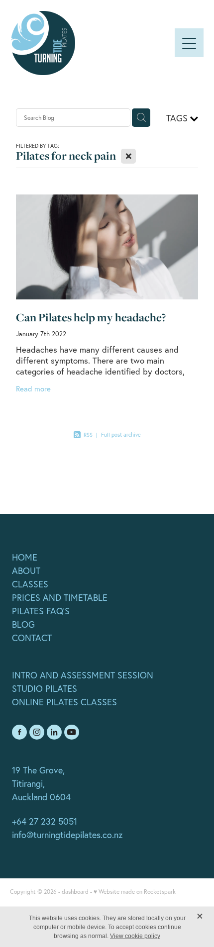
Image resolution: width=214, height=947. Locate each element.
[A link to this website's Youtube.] (71, 732)
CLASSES (30, 584)
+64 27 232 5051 (44, 821)
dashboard (75, 891)
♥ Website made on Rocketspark (135, 891)
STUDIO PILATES (44, 688)
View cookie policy (135, 936)
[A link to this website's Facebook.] (19, 732)
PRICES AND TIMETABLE (59, 597)
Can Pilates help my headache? (91, 317)
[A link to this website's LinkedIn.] (54, 732)
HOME (24, 557)
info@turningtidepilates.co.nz (67, 835)
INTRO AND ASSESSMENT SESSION (82, 675)
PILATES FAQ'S (41, 611)
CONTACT (32, 638)
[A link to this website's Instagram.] (36, 732)
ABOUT (26, 570)
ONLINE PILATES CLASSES (64, 702)
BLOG (23, 624)
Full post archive (121, 434)
